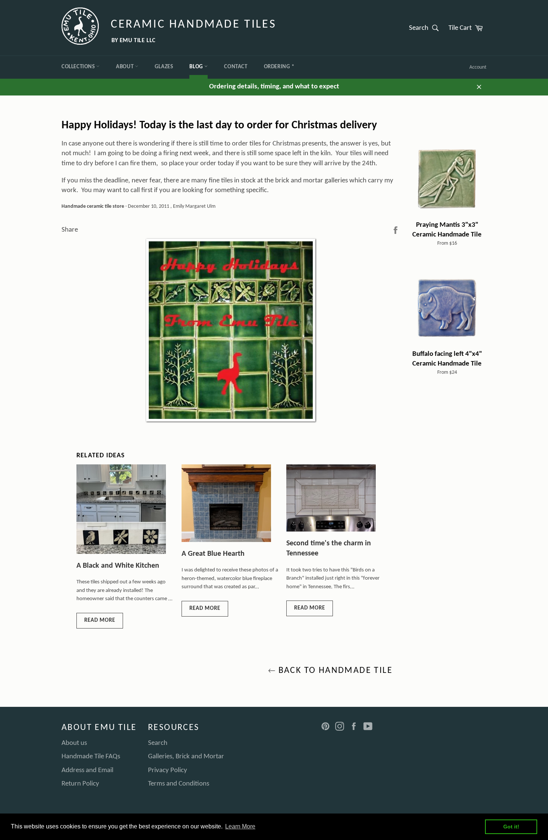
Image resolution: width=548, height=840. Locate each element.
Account (477, 67)
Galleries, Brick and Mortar (186, 756)
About (125, 67)
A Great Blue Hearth (213, 554)
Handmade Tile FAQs (91, 756)
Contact (235, 67)
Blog (196, 67)
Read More (99, 620)
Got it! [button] (511, 827)
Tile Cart (467, 27)
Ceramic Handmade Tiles (193, 25)
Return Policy (80, 783)
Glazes (164, 67)
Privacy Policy (167, 770)
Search (426, 27)
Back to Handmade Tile (334, 670)
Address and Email (87, 770)
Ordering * (279, 67)
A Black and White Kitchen (117, 566)
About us (74, 743)
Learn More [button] (240, 826)
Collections (79, 67)
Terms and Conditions (178, 783)
